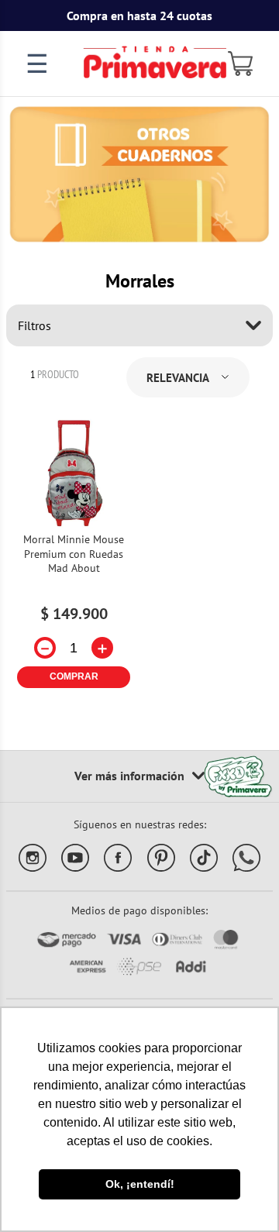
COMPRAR (74, 676)
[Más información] (139, 776)
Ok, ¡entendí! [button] (139, 1184)
